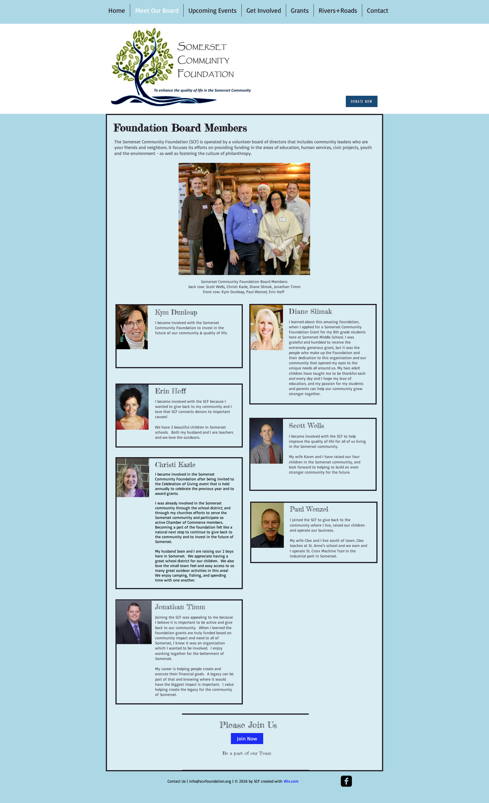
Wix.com (291, 781)
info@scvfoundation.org (210, 781)
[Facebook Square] (346, 781)
